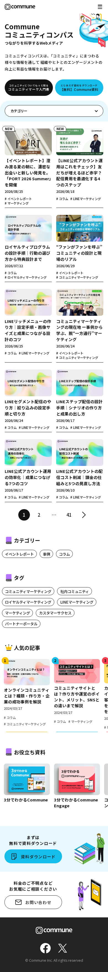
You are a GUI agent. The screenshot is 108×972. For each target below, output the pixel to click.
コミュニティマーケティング (28, 591)
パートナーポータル (21, 623)
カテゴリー (19, 110)
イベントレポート (19, 554)
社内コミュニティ (74, 591)
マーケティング (17, 613)
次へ (84, 515)
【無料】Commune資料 (79, 88)
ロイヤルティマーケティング (28, 602)
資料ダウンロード (38, 856)
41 (68, 514)
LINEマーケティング (76, 602)
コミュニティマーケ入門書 (29, 87)
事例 (46, 554)
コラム (64, 554)
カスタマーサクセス (55, 613)
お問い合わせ (38, 902)
